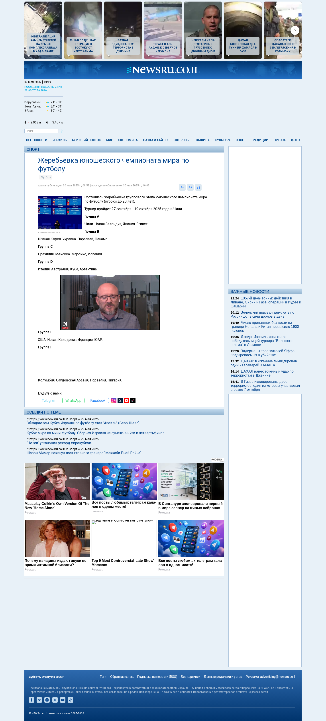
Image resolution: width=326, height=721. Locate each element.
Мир (109, 140)
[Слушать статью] (202, 187)
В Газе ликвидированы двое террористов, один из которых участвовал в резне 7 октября (265, 385)
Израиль (60, 140)
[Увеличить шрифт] (190, 187)
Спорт (241, 140)
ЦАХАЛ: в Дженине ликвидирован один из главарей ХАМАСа (264, 363)
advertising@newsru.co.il (277, 676)
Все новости (36, 140)
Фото (295, 140)
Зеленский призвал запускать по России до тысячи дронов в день (262, 314)
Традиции (259, 140)
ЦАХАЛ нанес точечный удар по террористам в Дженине (262, 373)
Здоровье (182, 140)
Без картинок (190, 676)
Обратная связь (122, 676)
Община (203, 140)
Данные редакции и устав (223, 676)
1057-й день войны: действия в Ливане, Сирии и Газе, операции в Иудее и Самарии (266, 302)
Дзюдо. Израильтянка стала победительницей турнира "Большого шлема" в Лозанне (262, 341)
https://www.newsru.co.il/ (47, 419)
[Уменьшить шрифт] (182, 187)
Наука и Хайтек (156, 140)
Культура (222, 140)
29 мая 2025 (90, 419)
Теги (103, 676)
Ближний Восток (86, 140)
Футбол (46, 177)
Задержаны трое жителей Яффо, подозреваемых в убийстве (263, 353)
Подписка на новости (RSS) (157, 676)
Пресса (280, 140)
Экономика (128, 140)
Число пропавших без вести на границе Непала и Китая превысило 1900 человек (265, 326)
